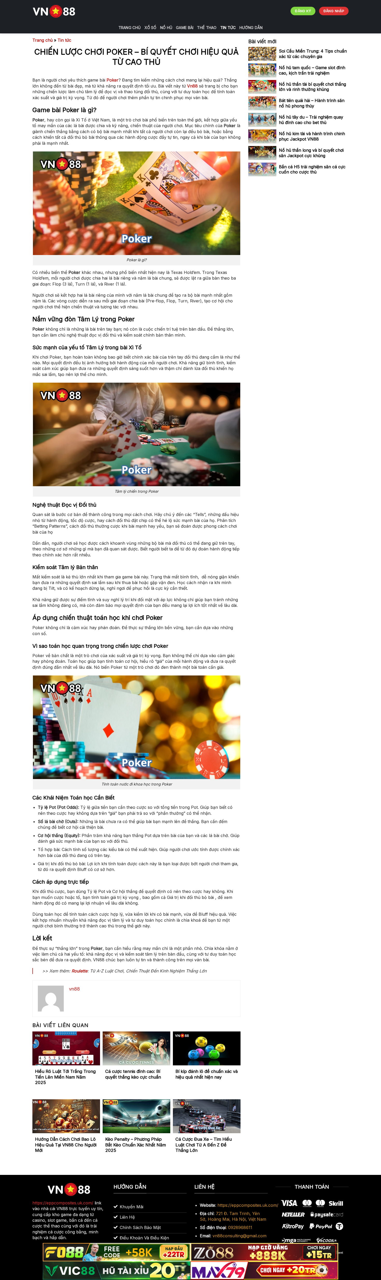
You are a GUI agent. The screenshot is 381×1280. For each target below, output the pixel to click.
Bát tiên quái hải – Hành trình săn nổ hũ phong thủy (311, 103)
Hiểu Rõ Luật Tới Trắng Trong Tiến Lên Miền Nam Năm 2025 (65, 1077)
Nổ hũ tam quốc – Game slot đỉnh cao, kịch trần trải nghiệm (312, 70)
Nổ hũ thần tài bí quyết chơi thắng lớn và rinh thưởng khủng (312, 87)
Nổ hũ (166, 27)
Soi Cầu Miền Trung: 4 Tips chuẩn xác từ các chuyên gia (313, 53)
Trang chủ (129, 27)
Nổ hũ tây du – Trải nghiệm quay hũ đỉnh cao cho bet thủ (311, 119)
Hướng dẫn (251, 27)
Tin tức (228, 27)
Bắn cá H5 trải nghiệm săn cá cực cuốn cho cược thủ (312, 169)
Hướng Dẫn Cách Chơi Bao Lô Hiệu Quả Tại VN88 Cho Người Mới (65, 1145)
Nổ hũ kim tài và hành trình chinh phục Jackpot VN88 (312, 136)
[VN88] (54, 11)
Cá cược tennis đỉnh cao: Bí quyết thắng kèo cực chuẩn (133, 1074)
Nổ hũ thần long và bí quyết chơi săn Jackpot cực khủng (311, 153)
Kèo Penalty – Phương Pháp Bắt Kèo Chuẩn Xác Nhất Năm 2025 (135, 1145)
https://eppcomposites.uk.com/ (247, 1205)
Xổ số (150, 27)
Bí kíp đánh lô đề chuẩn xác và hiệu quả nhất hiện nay (206, 1074)
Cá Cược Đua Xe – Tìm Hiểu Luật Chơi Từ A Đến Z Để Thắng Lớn (203, 1145)
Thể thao (206, 27)
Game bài (184, 27)
